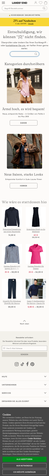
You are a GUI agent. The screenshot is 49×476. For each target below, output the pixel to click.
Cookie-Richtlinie (34, 438)
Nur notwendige (24, 466)
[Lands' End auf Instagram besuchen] (17, 364)
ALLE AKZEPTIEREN (24, 459)
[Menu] (3, 2)
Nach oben (24, 323)
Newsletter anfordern (24, 337)
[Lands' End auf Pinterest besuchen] (31, 364)
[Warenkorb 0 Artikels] (45, 2)
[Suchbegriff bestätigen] (44, 8)
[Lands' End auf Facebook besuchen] (27, 364)
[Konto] (35, 2)
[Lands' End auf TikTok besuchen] (22, 364)
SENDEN (24, 354)
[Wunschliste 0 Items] (40, 2)
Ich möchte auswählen (24, 472)
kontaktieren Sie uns (15, 45)
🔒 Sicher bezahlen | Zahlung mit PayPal (24, 15)
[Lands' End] (19, 3)
